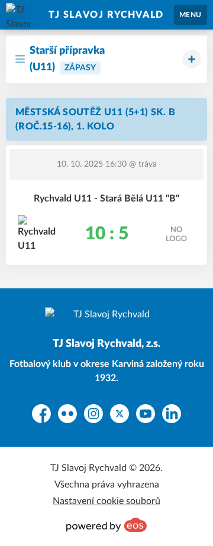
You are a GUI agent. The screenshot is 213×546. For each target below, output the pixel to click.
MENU (190, 14)
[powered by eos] (106, 525)
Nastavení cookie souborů (106, 501)
